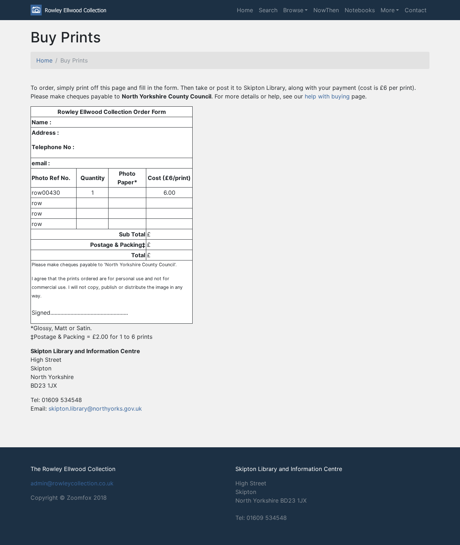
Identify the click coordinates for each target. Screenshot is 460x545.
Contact (416, 10)
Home (245, 10)
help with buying (327, 96)
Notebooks (360, 10)
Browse (293, 10)
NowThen (326, 10)
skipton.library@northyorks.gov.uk (95, 408)
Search (268, 10)
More (388, 10)
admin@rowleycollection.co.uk (72, 483)
